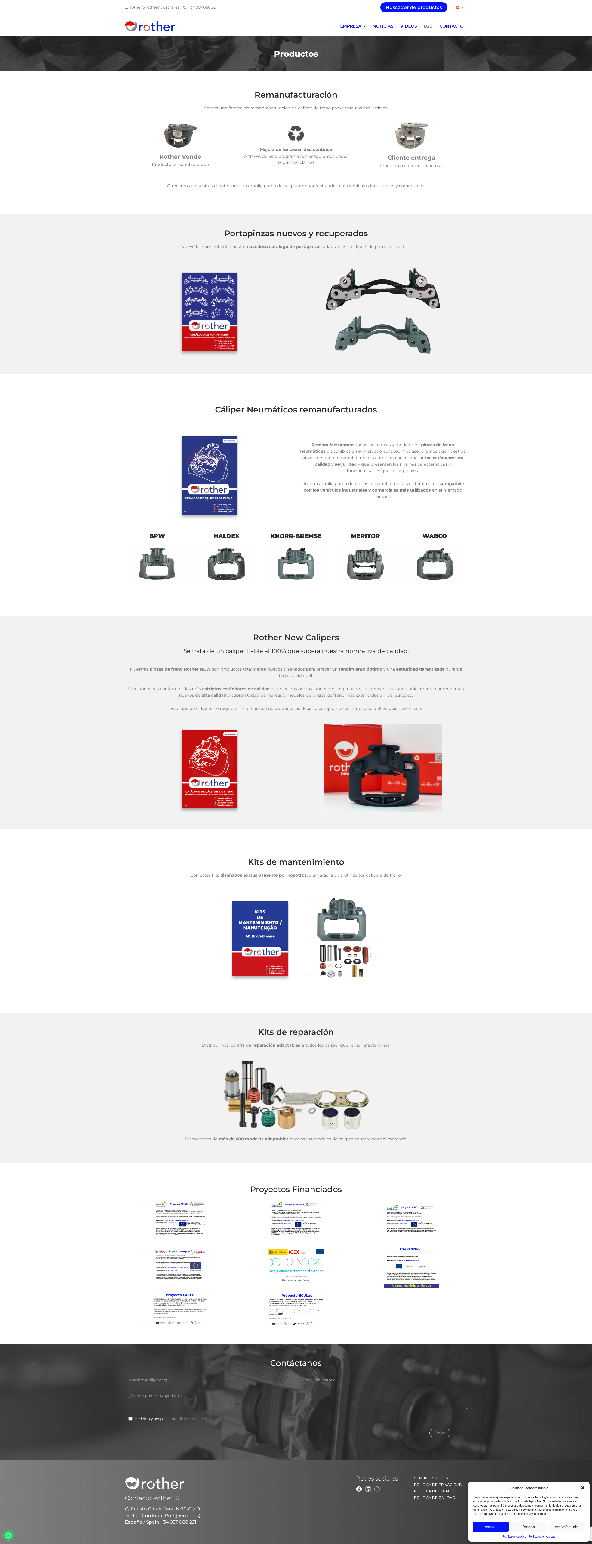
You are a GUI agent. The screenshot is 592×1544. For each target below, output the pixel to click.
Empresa (350, 26)
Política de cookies (514, 1536)
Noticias (383, 26)
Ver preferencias (567, 1526)
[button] (582, 1487)
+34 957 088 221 (178, 1522)
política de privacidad (191, 1419)
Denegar (528, 1526)
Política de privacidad (541, 1536)
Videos (408, 26)
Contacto (452, 26)
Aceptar (490, 1526)
